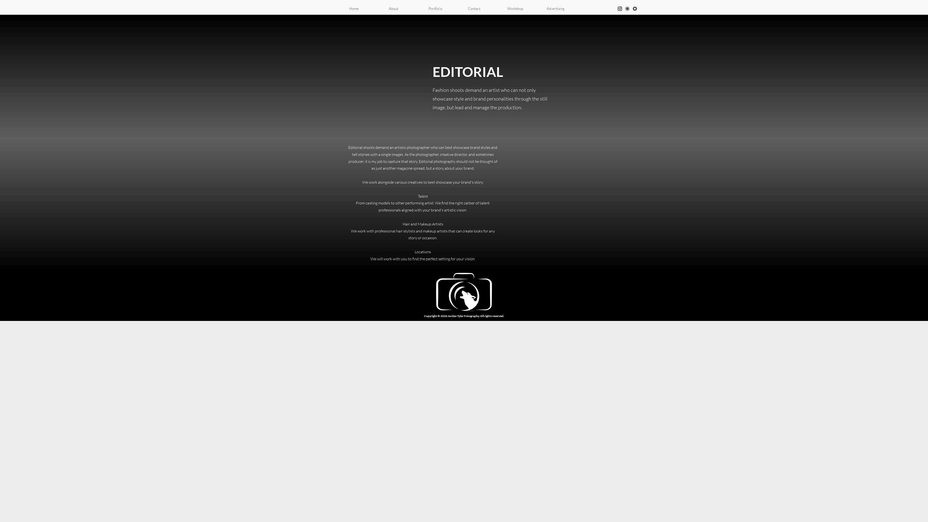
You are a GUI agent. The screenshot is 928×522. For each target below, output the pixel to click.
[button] (444, 9)
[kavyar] (627, 9)
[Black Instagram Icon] (620, 9)
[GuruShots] (635, 9)
